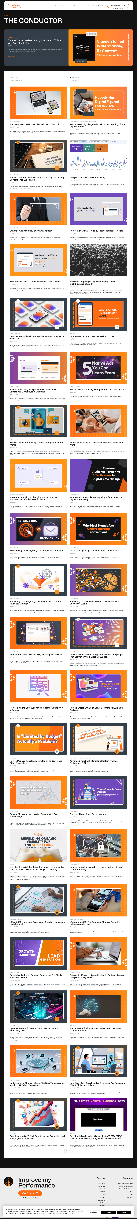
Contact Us (101, 1200)
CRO (131, 1194)
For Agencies (66, 6)
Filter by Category (74, 77)
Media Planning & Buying (125, 1183)
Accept (124, 1212)
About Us (88, 6)
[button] (77, 6)
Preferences (93, 1212)
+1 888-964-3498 (118, 8)
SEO (131, 1192)
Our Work (96, 6)
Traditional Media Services (124, 1189)
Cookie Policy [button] (32, 1213)
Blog (102, 6)
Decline (109, 1212)
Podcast (102, 1203)
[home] (14, 6)
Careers (102, 1197)
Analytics (130, 1197)
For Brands (56, 6)
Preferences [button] (71, 1213)
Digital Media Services (126, 1186)
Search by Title (14, 77)
